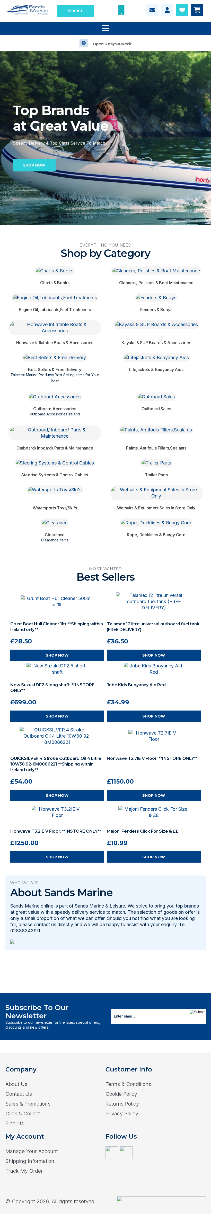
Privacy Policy (122, 1113)
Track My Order (24, 1171)
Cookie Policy (121, 1094)
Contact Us (18, 1094)
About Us (16, 1084)
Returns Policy (122, 1104)
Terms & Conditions (128, 1084)
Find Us (14, 1123)
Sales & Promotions (27, 1104)
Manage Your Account (31, 1151)
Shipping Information (29, 1161)
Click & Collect (22, 1113)
